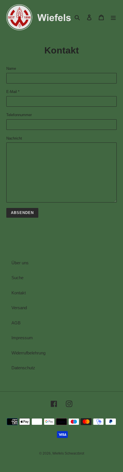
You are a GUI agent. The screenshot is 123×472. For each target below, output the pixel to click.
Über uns (20, 262)
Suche (17, 277)
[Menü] (113, 17)
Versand (19, 307)
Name (11, 68)
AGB (16, 322)
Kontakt (18, 292)
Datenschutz (23, 367)
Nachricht (14, 138)
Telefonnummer (19, 115)
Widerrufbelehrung (28, 352)
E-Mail (12, 92)
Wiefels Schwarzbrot (68, 453)
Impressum (22, 337)
